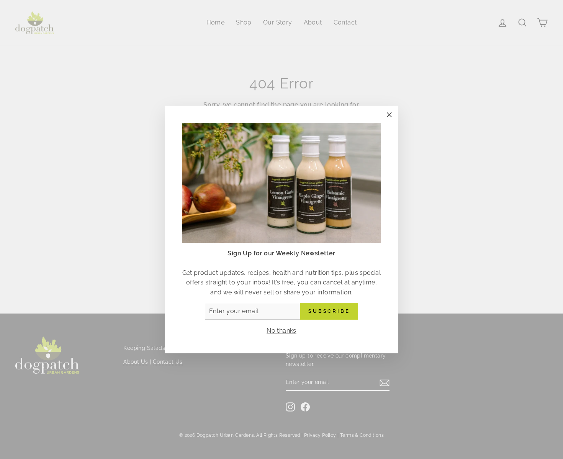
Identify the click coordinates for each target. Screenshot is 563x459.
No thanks (281, 330)
